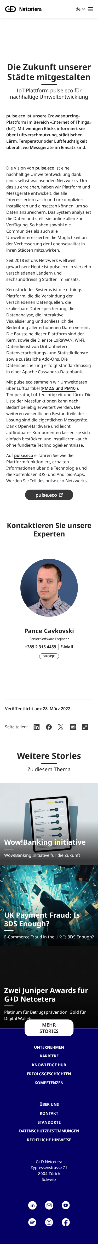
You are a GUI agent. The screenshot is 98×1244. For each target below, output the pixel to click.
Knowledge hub (49, 1064)
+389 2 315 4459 (40, 647)
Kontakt (49, 1113)
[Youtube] (66, 1205)
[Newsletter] (49, 1205)
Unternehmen (49, 1047)
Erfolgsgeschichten (49, 1073)
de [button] (78, 9)
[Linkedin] (32, 1205)
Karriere (49, 1055)
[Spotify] (32, 1222)
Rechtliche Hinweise (49, 1139)
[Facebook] (66, 1222)
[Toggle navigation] (90, 9)
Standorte (49, 1122)
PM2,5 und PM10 (59, 388)
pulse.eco (44, 168)
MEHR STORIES (49, 1028)
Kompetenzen (49, 1082)
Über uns (49, 1104)
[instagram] (49, 1222)
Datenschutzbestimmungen (49, 1130)
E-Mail (66, 647)
